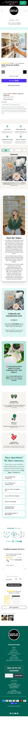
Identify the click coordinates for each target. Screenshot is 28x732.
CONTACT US (14, 650)
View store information (8, 99)
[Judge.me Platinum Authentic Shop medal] (6, 535)
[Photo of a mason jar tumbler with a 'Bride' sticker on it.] (14, 45)
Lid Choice (4, 102)
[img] (9, 557)
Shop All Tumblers (16, 22)
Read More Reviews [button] (14, 585)
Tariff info (23, 2)
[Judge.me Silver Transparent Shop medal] (21, 535)
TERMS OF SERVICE (14, 659)
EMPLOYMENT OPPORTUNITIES (14, 660)
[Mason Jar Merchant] (14, 10)
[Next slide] (25, 165)
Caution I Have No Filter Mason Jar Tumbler (14, 554)
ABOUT (14, 647)
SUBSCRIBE (18, 675)
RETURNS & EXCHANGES (14, 654)
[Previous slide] (3, 165)
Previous (12, 20)
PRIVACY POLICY (14, 652)
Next (17, 20)
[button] (4, 63)
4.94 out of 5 (18, 591)
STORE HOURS (14, 657)
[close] (26, 3)
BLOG (14, 649)
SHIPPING (14, 655)
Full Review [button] (9, 579)
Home (9, 22)
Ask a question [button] (14, 607)
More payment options (14, 85)
